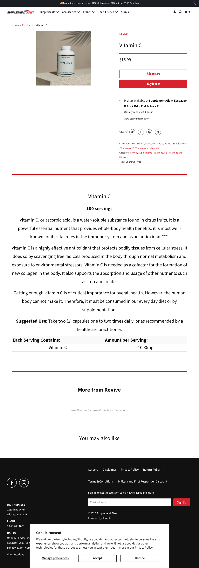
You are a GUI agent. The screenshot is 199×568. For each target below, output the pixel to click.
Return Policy (151, 470)
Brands (87, 12)
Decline (140, 558)
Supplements (48, 12)
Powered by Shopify (99, 518)
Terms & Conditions (101, 481)
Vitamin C (130, 45)
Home (15, 25)
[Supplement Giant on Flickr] (32, 483)
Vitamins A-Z (127, 148)
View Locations (15, 555)
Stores (125, 12)
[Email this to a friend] (157, 132)
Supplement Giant (107, 513)
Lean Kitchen (107, 12)
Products (27, 25)
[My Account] (175, 12)
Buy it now (153, 84)
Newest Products (154, 143)
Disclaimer (109, 470)
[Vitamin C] (63, 58)
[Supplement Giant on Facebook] (13, 483)
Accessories (69, 12)
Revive (123, 34)
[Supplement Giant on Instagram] (25, 483)
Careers (93, 470)
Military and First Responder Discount (142, 481)
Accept (97, 558)
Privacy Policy (144, 547)
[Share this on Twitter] (131, 132)
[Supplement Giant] (21, 12)
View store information (136, 118)
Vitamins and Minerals (147, 148)
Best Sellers (138, 143)
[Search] (180, 12)
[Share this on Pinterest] (149, 132)
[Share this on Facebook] (140, 132)
